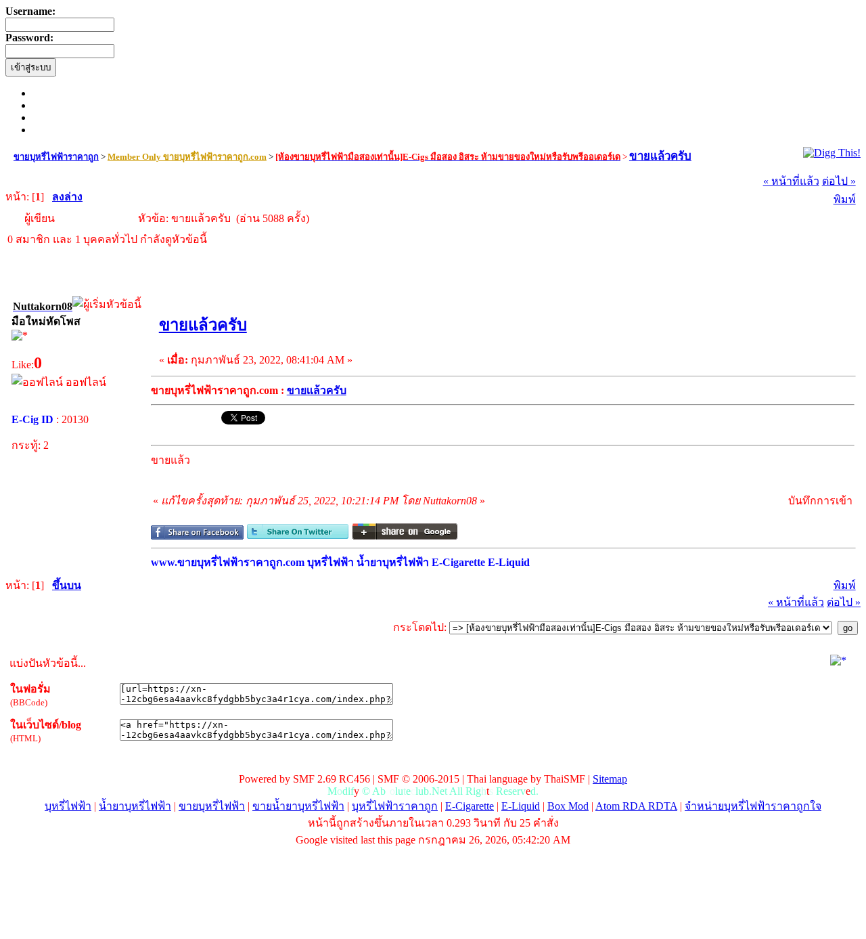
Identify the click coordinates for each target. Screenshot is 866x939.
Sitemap (610, 779)
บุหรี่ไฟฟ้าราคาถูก (395, 806)
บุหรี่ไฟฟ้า (68, 806)
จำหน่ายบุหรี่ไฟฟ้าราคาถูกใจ (753, 806)
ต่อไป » (839, 181)
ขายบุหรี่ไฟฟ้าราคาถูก (56, 157)
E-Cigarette (469, 806)
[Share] (197, 536)
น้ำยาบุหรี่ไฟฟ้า (135, 806)
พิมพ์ (845, 199)
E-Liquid (520, 806)
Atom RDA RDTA (636, 806)
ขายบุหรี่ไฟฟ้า (212, 806)
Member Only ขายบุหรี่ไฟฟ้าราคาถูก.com (187, 157)
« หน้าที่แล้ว (791, 181)
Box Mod (568, 806)
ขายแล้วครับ (660, 156)
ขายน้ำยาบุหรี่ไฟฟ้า (298, 806)
